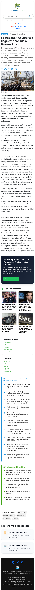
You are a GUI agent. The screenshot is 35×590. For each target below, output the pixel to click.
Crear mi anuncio (11, 279)
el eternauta (8, 349)
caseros (6, 347)
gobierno (7, 361)
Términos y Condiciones (14, 577)
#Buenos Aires (21, 515)
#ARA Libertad (22, 512)
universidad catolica (10, 352)
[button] (32, 81)
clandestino (7, 342)
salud (5, 364)
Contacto (24, 577)
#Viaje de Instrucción (9, 515)
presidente (7, 371)
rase (5, 345)
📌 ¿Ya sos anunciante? (18, 27)
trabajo (6, 366)
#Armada (15, 519)
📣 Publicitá (18, 24)
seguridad (7, 369)
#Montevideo (6, 519)
